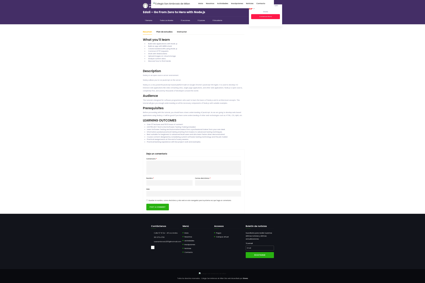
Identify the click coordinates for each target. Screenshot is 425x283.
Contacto (188, 252)
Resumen (147, 32)
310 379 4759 (159, 237)
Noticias (187, 248)
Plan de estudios (164, 32)
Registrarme (259, 255)
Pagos (218, 233)
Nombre (150, 178)
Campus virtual (222, 237)
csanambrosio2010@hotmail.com (167, 241)
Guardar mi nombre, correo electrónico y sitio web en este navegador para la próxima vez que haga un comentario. (190, 200)
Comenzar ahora (265, 16)
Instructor (182, 32)
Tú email (249, 243)
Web (148, 189)
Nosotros (188, 237)
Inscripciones (189, 244)
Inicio (186, 233)
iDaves (245, 278)
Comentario (151, 159)
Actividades (189, 240)
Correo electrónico (203, 178)
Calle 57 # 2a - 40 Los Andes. (166, 233)
